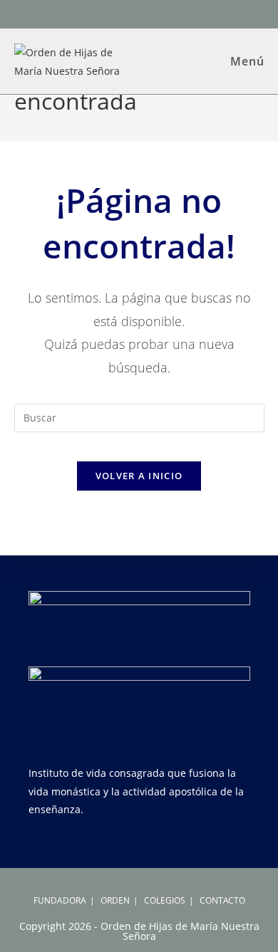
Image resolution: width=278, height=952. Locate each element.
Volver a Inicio (139, 475)
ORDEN (115, 900)
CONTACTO (222, 900)
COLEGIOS (164, 900)
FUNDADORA (60, 900)
